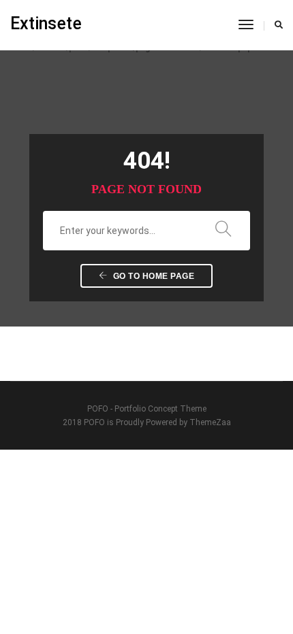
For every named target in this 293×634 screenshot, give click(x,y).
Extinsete (46, 23)
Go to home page (152, 276)
